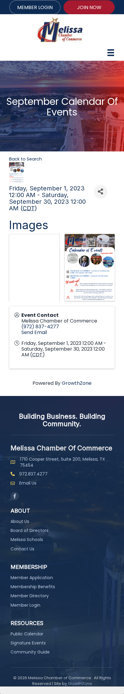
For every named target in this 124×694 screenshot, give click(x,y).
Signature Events (28, 643)
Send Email (34, 332)
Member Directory (30, 596)
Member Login (25, 605)
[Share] (100, 192)
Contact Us (22, 549)
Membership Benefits (33, 587)
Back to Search (25, 159)
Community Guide (30, 652)
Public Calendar (27, 634)
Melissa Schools (27, 540)
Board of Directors (29, 530)
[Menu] (110, 52)
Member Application (32, 578)
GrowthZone (76, 383)
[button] (34, 7)
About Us (20, 521)
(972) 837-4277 (40, 326)
